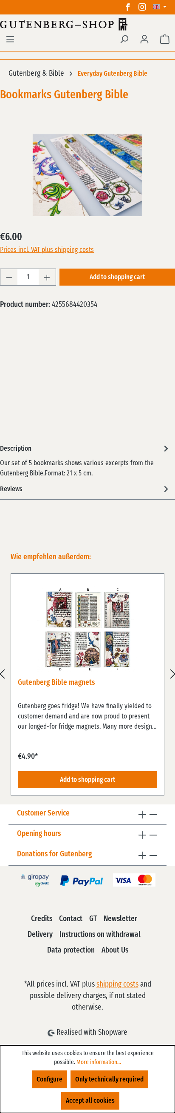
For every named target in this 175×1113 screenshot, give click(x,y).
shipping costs (117, 984)
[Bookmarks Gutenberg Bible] (87, 175)
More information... (98, 1062)
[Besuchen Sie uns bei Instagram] (142, 7)
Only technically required (109, 1079)
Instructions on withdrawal (100, 934)
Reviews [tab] (11, 489)
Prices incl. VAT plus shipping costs (47, 249)
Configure (49, 1079)
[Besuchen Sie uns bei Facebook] (128, 7)
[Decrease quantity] (9, 277)
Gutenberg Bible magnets (56, 683)
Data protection (71, 950)
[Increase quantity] (47, 277)
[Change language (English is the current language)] (160, 7)
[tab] (85, 460)
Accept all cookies (90, 1100)
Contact (70, 919)
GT (93, 919)
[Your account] (144, 39)
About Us (115, 950)
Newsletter (120, 919)
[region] (87, 674)
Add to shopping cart (117, 277)
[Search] (124, 39)
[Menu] (10, 39)
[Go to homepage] (87, 24)
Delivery (40, 934)
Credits (41, 919)
